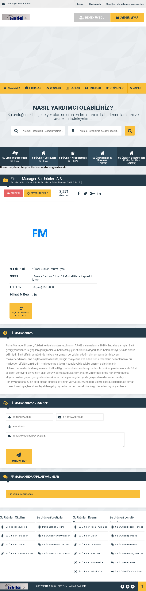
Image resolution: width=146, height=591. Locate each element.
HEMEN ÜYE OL (94, 17)
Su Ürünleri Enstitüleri (90, 553)
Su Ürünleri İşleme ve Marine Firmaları (126, 537)
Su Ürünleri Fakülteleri (17, 536)
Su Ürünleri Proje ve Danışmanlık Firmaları (126, 564)
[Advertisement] (73, 54)
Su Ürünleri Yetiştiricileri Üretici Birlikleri (91, 573)
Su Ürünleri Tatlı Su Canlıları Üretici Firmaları (56, 555)
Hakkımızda (95, 4)
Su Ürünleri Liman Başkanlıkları (88, 537)
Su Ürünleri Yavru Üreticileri (56, 536)
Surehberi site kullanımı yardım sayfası (125, 4)
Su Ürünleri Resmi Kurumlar (93, 527)
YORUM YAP (19, 460)
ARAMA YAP (130, 131)
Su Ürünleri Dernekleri (90, 544)
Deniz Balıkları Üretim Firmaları (53, 529)
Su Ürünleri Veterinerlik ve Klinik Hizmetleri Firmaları (128, 573)
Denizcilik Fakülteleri (16, 527)
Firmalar (14, 182)
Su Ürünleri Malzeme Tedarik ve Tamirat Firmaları (129, 546)
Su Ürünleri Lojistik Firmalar (35, 182)
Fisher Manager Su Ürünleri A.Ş (67, 182)
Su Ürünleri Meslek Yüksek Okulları (19, 555)
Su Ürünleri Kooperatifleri (91, 562)
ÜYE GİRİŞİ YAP (129, 17)
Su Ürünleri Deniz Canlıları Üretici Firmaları (55, 546)
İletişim (80, 4)
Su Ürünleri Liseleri (15, 544)
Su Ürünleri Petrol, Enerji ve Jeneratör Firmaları (129, 555)
